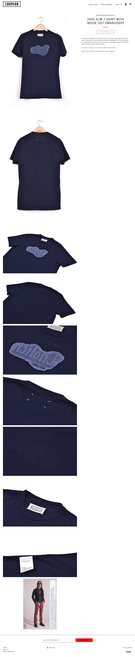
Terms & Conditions (8, 651)
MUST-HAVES (93, 4)
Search (5, 647)
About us (119, 4)
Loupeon (129, 647)
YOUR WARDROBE (106, 4)
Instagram (52, 647)
